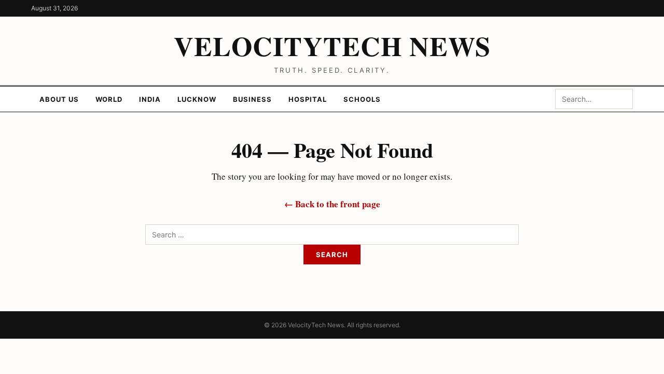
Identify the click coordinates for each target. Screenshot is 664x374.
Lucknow (196, 99)
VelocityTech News (332, 45)
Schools (362, 99)
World (108, 99)
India (150, 99)
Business (252, 99)
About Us (59, 99)
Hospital (307, 99)
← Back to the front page (332, 203)
